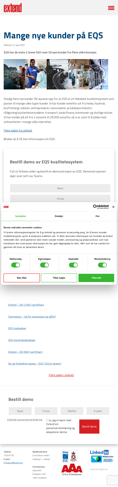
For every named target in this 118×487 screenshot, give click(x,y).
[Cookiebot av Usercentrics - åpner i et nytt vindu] (95, 207)
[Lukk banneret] (113, 207)
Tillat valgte (59, 277)
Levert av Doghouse (99, 469)
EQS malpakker (17, 328)
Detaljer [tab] (59, 216)
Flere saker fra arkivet (18, 130)
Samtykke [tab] (20, 216)
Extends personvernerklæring (24, 420)
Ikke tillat (21, 277)
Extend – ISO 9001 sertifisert (25, 352)
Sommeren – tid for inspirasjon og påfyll (32, 317)
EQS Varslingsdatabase (21, 340)
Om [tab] (97, 216)
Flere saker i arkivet (61, 375)
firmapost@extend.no (13, 462)
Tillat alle (96, 277)
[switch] (44, 265)
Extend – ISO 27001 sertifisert (26, 305)
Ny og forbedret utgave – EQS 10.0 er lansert (34, 363)
